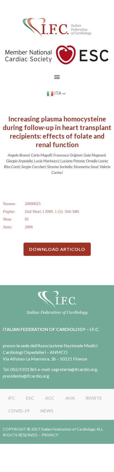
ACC (49, 398)
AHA (70, 398)
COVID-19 (18, 410)
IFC (11, 398)
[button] (57, 76)
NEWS (46, 410)
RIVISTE (94, 398)
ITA (57, 93)
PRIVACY (50, 435)
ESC (30, 398)
